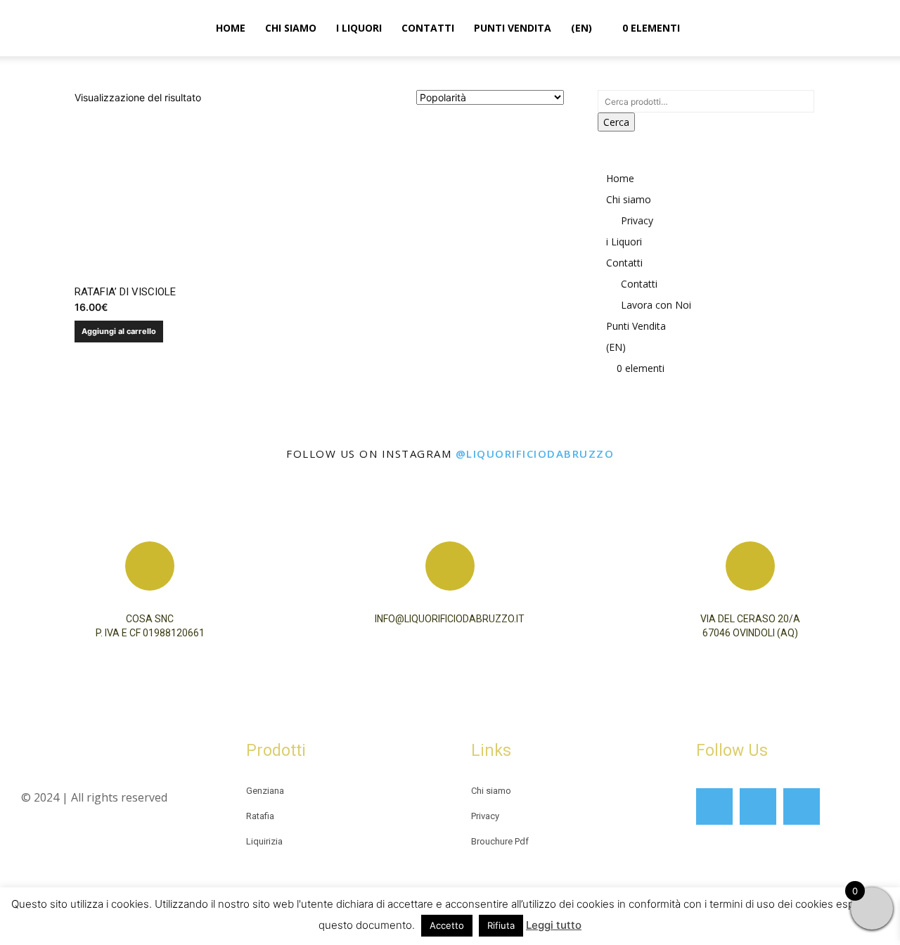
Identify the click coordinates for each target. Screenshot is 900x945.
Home (230, 27)
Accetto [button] (447, 925)
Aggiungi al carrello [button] (119, 331)
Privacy (637, 220)
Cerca (616, 122)
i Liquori (359, 27)
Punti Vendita (512, 27)
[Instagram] (758, 806)
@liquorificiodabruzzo (535, 453)
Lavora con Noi (656, 304)
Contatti (427, 27)
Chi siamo (290, 27)
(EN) (581, 27)
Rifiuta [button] (501, 925)
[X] (801, 806)
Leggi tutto (553, 925)
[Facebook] (714, 806)
